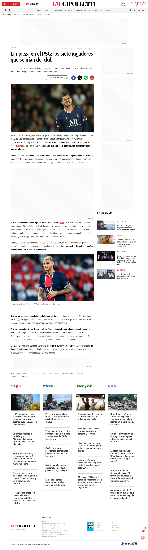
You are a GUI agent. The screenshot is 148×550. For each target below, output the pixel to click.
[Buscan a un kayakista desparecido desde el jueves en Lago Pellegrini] (106, 225)
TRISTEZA (120, 235)
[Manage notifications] (143, 537)
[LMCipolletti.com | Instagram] (139, 10)
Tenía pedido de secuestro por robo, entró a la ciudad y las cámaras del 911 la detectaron (57, 435)
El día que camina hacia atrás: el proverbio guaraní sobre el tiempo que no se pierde (90, 446)
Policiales (58, 10)
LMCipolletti (66, 48)
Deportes (14, 48)
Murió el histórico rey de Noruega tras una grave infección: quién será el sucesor (121, 437)
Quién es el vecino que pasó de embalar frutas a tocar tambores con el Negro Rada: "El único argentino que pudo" (127, 260)
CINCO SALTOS (121, 221)
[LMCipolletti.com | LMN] (32, 4)
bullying (16, 15)
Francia (25, 376)
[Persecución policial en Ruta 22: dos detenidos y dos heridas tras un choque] (57, 402)
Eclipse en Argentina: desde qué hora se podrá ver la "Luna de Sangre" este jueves (89, 464)
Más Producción (80, 10)
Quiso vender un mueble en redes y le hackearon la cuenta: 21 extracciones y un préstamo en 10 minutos (25, 478)
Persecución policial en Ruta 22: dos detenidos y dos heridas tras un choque (57, 418)
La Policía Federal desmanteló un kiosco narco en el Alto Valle (127, 276)
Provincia (68, 10)
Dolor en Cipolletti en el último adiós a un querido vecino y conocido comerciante (126, 243)
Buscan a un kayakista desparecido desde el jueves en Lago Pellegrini (126, 227)
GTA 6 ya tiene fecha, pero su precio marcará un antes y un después (90, 416)
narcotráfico (121, 270)
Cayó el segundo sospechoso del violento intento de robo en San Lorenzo (56, 452)
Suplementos (100, 530)
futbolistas (20, 146)
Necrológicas (106, 10)
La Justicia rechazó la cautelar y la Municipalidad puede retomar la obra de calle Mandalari (24, 438)
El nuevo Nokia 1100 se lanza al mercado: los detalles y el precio (88, 431)
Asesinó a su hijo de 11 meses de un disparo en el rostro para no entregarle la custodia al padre (122, 494)
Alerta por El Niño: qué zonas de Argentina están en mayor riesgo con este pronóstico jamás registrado (90, 482)
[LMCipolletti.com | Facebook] (130, 10)
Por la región (121, 251)
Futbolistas (34, 373)
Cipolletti (47, 10)
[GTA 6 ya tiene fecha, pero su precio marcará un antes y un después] (90, 402)
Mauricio (80, 373)
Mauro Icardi (53, 373)
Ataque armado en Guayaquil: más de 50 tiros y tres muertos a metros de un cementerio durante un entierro (122, 475)
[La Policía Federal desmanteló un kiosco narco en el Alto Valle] (106, 274)
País (98, 527)
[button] (2, 10)
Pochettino (15, 376)
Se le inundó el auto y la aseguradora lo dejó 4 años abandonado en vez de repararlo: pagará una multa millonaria (24, 458)
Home (39, 10)
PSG (73, 48)
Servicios (114, 530)
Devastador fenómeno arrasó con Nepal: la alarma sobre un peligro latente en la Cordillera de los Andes (122, 419)
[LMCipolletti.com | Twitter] (135, 10)
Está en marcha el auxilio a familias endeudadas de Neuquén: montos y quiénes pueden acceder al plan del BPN (25, 419)
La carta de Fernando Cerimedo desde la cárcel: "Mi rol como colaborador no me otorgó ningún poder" (122, 455)
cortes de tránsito (44, 15)
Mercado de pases (67, 373)
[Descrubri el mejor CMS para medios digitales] (129, 546)
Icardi (62, 222)
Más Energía (93, 10)
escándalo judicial (29, 15)
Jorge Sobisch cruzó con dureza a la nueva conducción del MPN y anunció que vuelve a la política (24, 497)
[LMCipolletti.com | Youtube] (143, 10)
